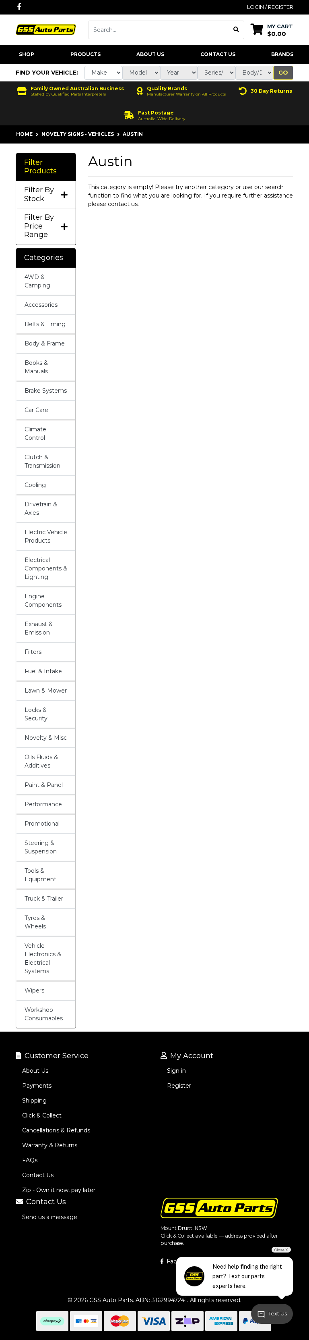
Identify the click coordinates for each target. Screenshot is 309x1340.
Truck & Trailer (44, 898)
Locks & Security (36, 714)
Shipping (34, 1100)
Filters (33, 651)
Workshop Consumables (44, 1014)
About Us (150, 54)
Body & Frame (45, 343)
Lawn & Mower (46, 690)
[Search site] (236, 30)
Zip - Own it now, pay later (58, 1190)
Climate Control (35, 433)
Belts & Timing (45, 324)
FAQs (29, 1160)
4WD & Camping (37, 281)
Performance (43, 804)
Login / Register (270, 7)
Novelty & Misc (46, 737)
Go (283, 72)
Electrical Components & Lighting (46, 568)
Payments (37, 1085)
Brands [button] (282, 54)
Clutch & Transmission (42, 461)
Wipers (34, 990)
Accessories (41, 304)
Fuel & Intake (43, 671)
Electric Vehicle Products (46, 536)
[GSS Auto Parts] (46, 29)
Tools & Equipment (40, 875)
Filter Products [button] (40, 167)
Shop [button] (26, 54)
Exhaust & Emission (39, 628)
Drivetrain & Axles (41, 508)
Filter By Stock (39, 194)
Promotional (42, 823)
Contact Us (217, 54)
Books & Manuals (36, 367)
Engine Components (43, 600)
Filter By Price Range (39, 226)
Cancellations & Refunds (56, 1130)
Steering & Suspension (41, 847)
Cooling (35, 485)
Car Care (36, 410)
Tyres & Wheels (35, 922)
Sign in (176, 1070)
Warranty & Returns (49, 1145)
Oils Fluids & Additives (41, 761)
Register (179, 1085)
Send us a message (49, 1217)
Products (85, 54)
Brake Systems (46, 390)
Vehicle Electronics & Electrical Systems (43, 958)
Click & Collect (42, 1115)
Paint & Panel (44, 785)
